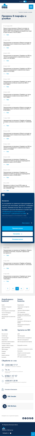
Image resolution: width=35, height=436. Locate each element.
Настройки (16, 234)
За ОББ (4, 330)
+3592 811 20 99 (11, 381)
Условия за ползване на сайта (25, 349)
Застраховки (5, 314)
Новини (3, 353)
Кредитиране (21, 305)
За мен (21, 1)
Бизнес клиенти (21, 300)
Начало (3, 12)
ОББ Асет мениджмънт (23, 339)
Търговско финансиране (23, 310)
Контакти (4, 357)
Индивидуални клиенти (7, 300)
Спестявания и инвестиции (8, 310)
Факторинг (20, 319)
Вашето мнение (5, 355)
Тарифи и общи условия (12, 12)
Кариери (4, 351)
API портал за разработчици (24, 356)
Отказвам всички (17, 239)
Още (8, 34)
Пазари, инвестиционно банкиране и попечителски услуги (24, 316)
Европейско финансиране (8, 341)
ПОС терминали (21, 312)
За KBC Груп (4, 335)
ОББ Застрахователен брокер (25, 341)
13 (27, 288)
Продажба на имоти (22, 345)
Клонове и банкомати (11, 389)
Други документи (6, 347)
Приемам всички (17, 228)
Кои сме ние (5, 334)
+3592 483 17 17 (11, 365)
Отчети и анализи (6, 343)
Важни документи (22, 355)
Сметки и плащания (6, 307)
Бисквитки (20, 351)
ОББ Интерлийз (21, 335)
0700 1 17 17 (11, 376)
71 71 (7, 370)
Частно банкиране (6, 312)
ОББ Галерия (5, 349)
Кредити (4, 308)
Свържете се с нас (9, 361)
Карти (3, 305)
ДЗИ (19, 334)
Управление (5, 339)
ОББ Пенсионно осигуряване (25, 337)
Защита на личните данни (24, 353)
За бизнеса (30, 1)
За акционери (5, 337)
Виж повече (26, 223)
